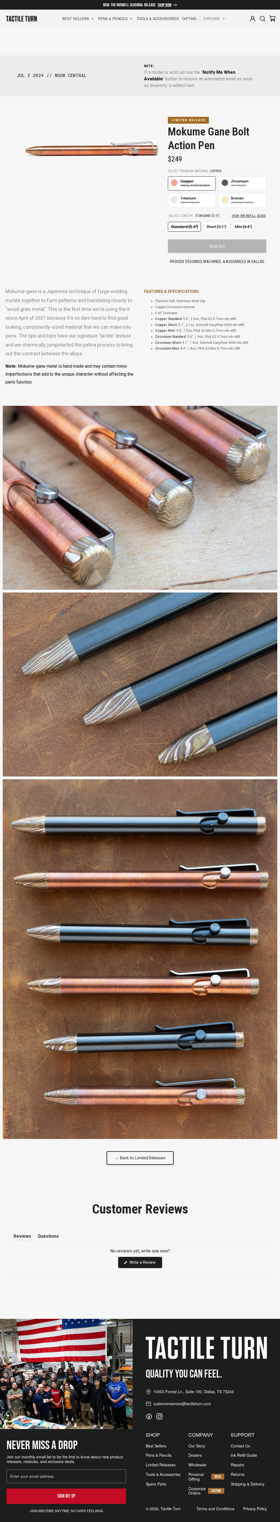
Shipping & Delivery (247, 1484)
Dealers (195, 1455)
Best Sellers (156, 1446)
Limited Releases (161, 1465)
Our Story (196, 1446)
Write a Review (145, 1264)
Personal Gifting (196, 1476)
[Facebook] (149, 1416)
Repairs (237, 1465)
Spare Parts (156, 1484)
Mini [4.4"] (245, 228)
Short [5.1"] (218, 228)
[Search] (262, 18)
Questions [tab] (48, 1237)
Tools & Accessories (163, 1474)
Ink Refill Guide (244, 1455)
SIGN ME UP (66, 1495)
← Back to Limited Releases (140, 1157)
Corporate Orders (197, 1491)
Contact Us (240, 1446)
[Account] (252, 18)
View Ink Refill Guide (249, 216)
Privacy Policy (255, 1508)
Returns (237, 1474)
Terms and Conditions (215, 1508)
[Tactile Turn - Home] (21, 19)
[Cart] (272, 18)
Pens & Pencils (158, 1455)
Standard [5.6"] (186, 228)
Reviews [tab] (22, 1237)
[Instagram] (159, 1416)
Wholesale (197, 1465)
